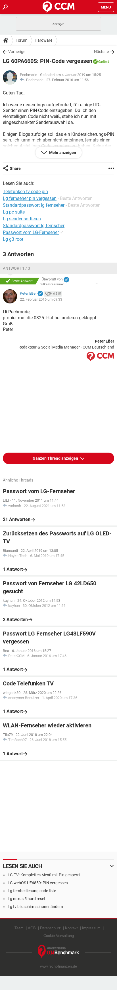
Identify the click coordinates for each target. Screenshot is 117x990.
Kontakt (71, 928)
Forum (21, 40)
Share (15, 168)
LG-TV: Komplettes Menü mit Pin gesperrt (44, 875)
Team (19, 928)
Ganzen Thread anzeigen (56, 458)
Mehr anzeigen (62, 152)
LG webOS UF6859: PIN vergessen (38, 883)
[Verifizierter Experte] (66, 279)
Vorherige (16, 51)
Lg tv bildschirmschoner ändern (35, 906)
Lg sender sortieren (22, 218)
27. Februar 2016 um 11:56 (67, 80)
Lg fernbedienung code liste (32, 890)
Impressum (91, 928)
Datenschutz (50, 928)
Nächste (101, 51)
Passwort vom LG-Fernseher (31, 232)
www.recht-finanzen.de (58, 966)
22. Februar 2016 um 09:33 (41, 299)
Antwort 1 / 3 (16, 268)
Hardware (43, 40)
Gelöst (103, 62)
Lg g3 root (13, 239)
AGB (32, 928)
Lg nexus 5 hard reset (26, 898)
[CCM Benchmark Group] (58, 952)
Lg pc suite (14, 212)
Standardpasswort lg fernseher (33, 225)
